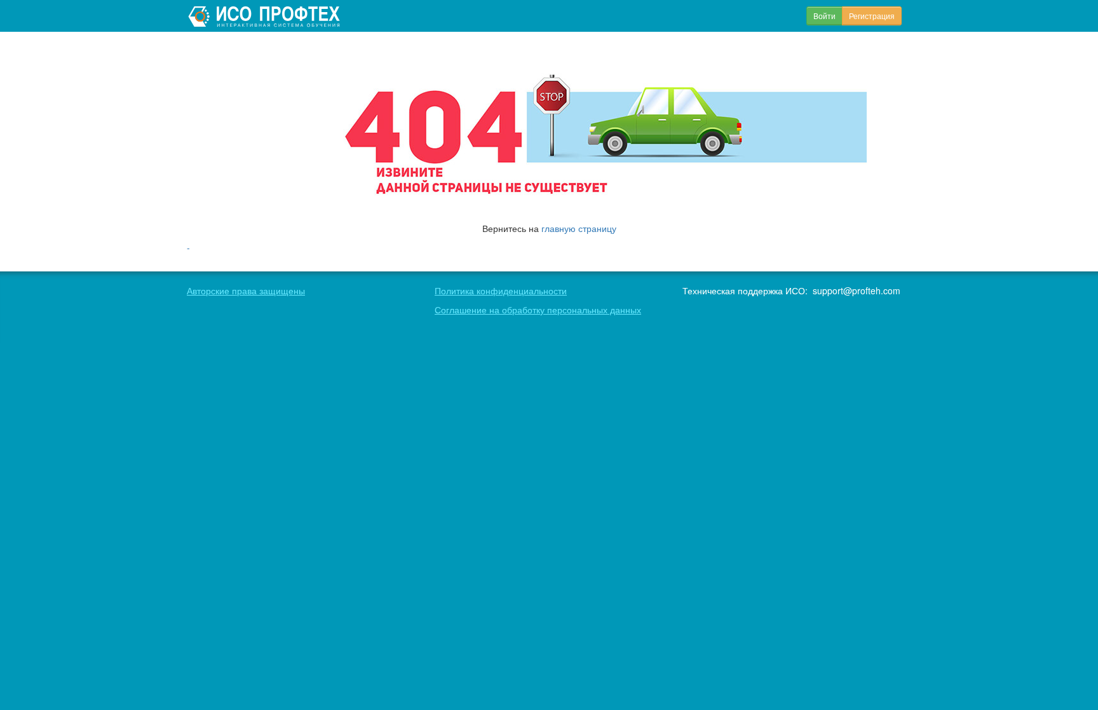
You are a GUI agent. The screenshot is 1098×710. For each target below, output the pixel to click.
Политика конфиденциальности (501, 290)
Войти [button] (824, 15)
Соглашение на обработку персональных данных (538, 309)
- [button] (188, 247)
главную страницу (578, 228)
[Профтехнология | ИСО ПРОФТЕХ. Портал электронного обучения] (266, 16)
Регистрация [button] (872, 15)
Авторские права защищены (246, 290)
